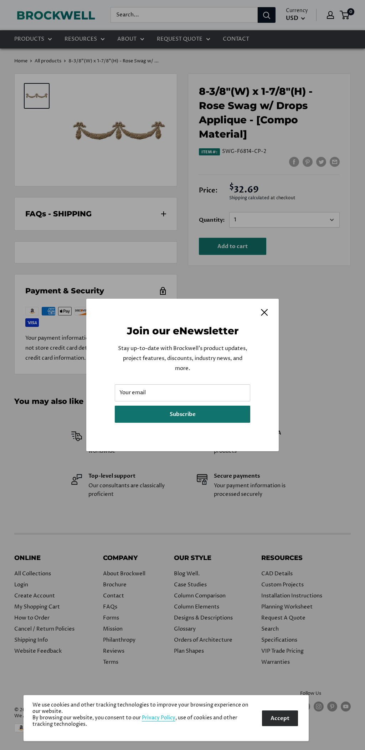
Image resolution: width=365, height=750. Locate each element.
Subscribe (183, 414)
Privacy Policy (158, 717)
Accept (280, 718)
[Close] (264, 312)
